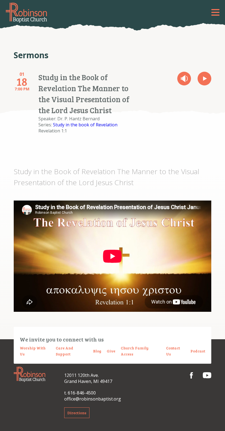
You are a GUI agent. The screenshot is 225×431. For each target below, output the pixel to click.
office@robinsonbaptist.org (92, 399)
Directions (76, 412)
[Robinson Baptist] (26, 13)
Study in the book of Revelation (85, 125)
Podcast (197, 351)
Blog (97, 351)
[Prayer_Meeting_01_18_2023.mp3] (184, 78)
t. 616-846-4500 (80, 393)
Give (111, 351)
